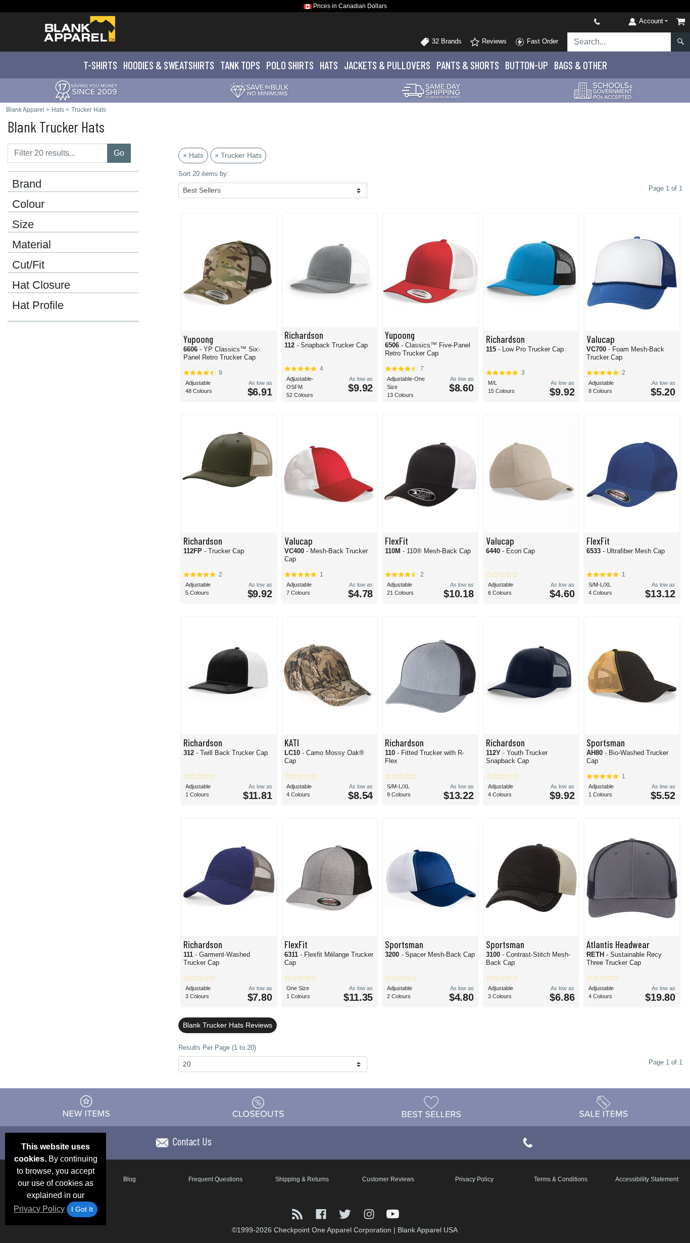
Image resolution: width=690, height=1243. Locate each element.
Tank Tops (240, 65)
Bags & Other (580, 65)
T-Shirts (100, 65)
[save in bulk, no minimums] (259, 89)
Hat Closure (41, 285)
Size (23, 224)
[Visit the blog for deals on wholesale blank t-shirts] (298, 1213)
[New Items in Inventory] (86, 1107)
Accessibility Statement (646, 1179)
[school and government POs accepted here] (603, 90)
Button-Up (526, 65)
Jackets (387, 65)
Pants (467, 65)
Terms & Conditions (560, 1179)
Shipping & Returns (302, 1179)
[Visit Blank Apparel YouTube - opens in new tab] (393, 1213)
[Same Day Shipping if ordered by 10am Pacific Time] (431, 89)
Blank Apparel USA (428, 1230)
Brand (26, 184)
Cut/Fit (28, 265)
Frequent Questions (215, 1179)
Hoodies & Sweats (168, 65)
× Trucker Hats (238, 155)
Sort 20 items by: (203, 173)
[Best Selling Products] (431, 1107)
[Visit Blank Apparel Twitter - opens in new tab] (346, 1213)
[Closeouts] (259, 1107)
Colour (28, 204)
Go (119, 153)
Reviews (493, 41)
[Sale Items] (604, 1107)
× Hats (193, 155)
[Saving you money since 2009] (86, 89)
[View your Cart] (681, 21)
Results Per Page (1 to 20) (217, 1047)
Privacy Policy (39, 1209)
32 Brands (446, 41)
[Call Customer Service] (573, 21)
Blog (129, 1179)
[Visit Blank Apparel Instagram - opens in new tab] (370, 1213)
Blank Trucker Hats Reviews (227, 1025)
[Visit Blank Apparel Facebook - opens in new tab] (322, 1213)
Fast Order (541, 41)
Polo (290, 65)
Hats (329, 65)
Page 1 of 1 (665, 1062)
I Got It (82, 1209)
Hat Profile (38, 305)
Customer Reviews (388, 1179)
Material (31, 244)
